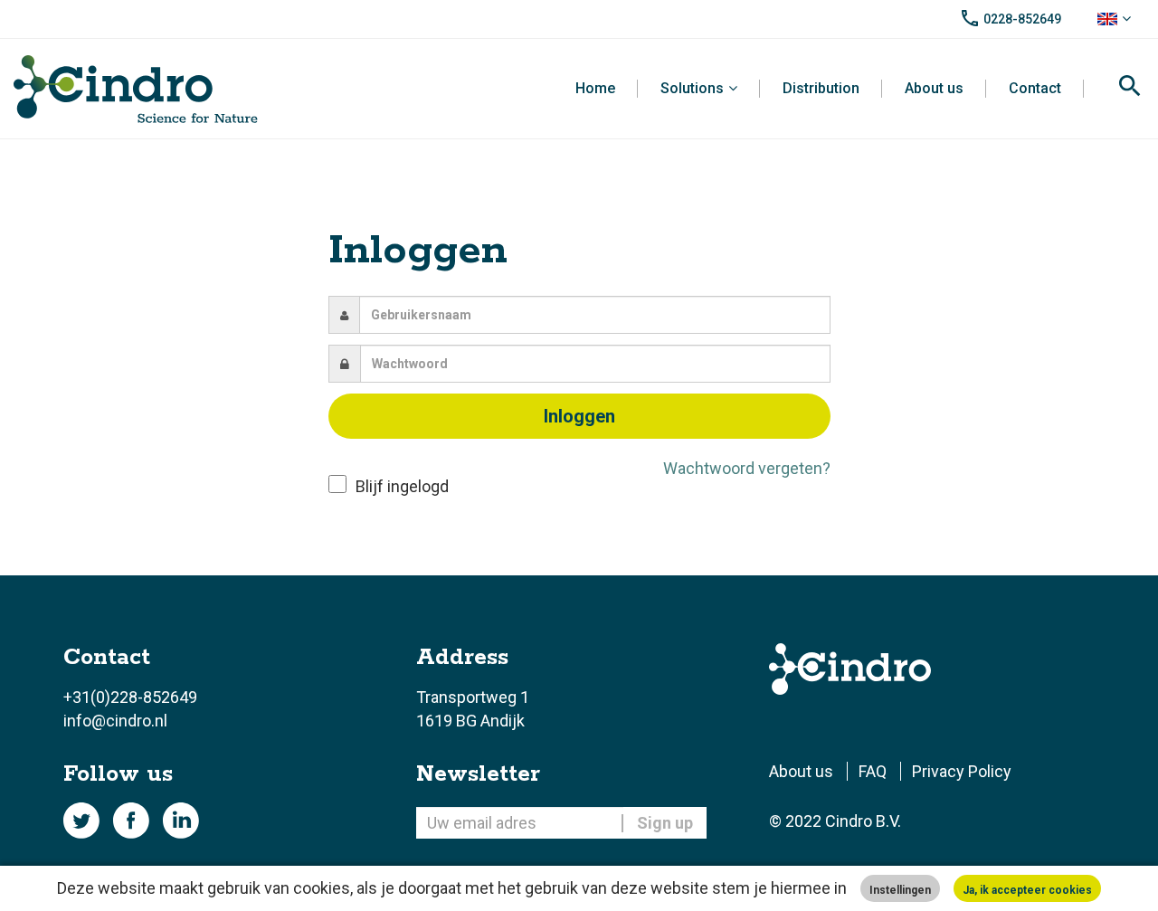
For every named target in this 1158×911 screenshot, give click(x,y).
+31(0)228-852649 (130, 697)
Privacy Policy (961, 771)
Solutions (692, 88)
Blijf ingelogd (402, 486)
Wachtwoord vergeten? (747, 468)
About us (934, 88)
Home (595, 88)
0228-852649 (1022, 19)
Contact (1035, 88)
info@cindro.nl (115, 720)
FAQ (873, 771)
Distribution (821, 88)
